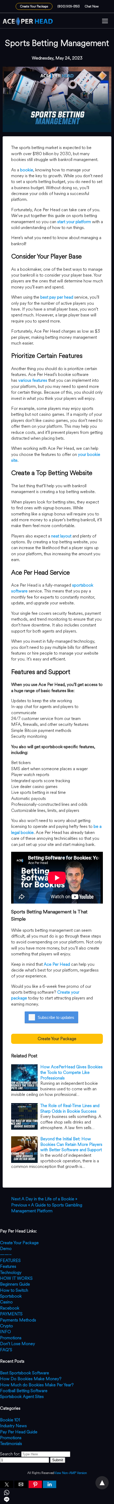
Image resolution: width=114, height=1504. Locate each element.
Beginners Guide (15, 1284)
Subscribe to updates (56, 1017)
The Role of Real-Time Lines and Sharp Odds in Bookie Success (69, 1108)
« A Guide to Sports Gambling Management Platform (46, 1208)
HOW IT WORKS (16, 1278)
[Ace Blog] (28, 21)
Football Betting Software (23, 1391)
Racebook (9, 1308)
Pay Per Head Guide (18, 1432)
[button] (105, 21)
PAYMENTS (11, 1314)
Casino (6, 1302)
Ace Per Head (57, 964)
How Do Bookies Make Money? (31, 1379)
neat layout (61, 536)
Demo (6, 1248)
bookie (26, 170)
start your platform (74, 222)
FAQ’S (6, 1350)
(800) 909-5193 (69, 6)
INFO (5, 1332)
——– (6, 1254)
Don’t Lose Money (17, 1344)
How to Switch (14, 1290)
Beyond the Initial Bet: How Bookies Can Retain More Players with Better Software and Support (71, 1144)
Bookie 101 (10, 1420)
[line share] (57, 1500)
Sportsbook (11, 1296)
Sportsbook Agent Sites (22, 1396)
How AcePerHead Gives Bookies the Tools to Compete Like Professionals (71, 1072)
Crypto (6, 1326)
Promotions (10, 1338)
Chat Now (92, 6)
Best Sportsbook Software (24, 1373)
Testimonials (11, 1444)
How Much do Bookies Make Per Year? (37, 1385)
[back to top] (102, 1482)
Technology (10, 1272)
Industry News (13, 1426)
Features (8, 1266)
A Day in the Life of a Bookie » (44, 1199)
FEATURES (10, 1260)
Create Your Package (34, 6)
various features (32, 380)
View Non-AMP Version (70, 1473)
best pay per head (56, 297)
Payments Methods (18, 1320)
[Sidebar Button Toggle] (105, 21)
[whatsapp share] (57, 1493)
